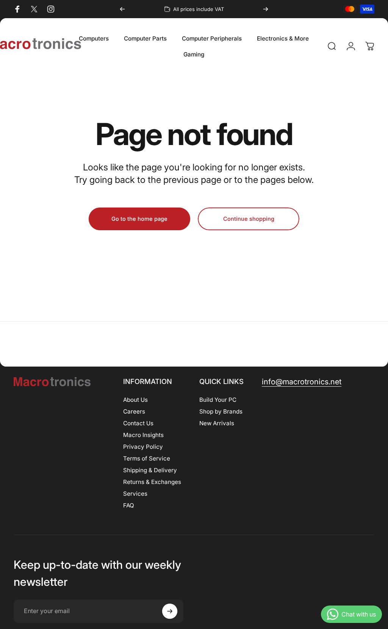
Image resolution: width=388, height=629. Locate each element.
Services (135, 493)
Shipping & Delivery (150, 470)
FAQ (128, 505)
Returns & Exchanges (152, 481)
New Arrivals (216, 423)
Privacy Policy (143, 446)
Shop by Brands (220, 411)
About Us (135, 399)
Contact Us (138, 423)
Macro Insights (143, 435)
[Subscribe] (169, 611)
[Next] (265, 9)
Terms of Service (146, 458)
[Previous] (122, 9)
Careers (134, 411)
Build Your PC (217, 399)
